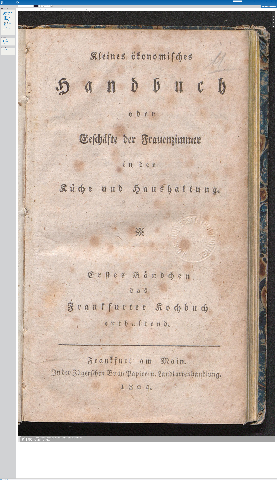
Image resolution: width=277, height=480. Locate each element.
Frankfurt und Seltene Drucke (8, 14)
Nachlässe (5, 34)
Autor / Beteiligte (6, 41)
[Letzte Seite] (49, 6)
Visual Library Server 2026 (4, 479)
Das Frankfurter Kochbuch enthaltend (74, 9)
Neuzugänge (5, 39)
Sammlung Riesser (7, 23)
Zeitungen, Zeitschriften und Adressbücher (9, 27)
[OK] (243, 1)
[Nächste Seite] (48, 6)
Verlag (4, 43)
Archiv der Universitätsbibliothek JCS (8, 12)
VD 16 (5, 24)
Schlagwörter (5, 49)
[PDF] (273, 23)
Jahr (3, 44)
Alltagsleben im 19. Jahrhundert (7, 16)
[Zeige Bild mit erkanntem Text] (52, 6)
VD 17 (5, 25)
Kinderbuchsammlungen (7, 30)
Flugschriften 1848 (7, 19)
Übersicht (30, 5)
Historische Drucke (7, 20)
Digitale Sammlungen (6, 10)
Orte (3, 50)
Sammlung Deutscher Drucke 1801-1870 (7, 22)
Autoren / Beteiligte (6, 51)
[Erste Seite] (40, 6)
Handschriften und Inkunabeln (8, 28)
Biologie (4, 13)
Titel (20, 5)
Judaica (4, 29)
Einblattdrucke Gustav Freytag (8, 18)
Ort (3, 42)
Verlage (4, 52)
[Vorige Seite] (41, 6)
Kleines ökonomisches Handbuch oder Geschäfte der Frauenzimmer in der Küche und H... (41, 9)
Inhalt (24, 5)
